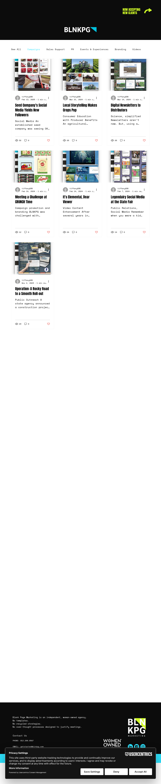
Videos (136, 49)
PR (72, 49)
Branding (120, 49)
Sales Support (55, 49)
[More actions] (49, 98)
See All (16, 49)
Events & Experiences (94, 49)
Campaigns (33, 49)
